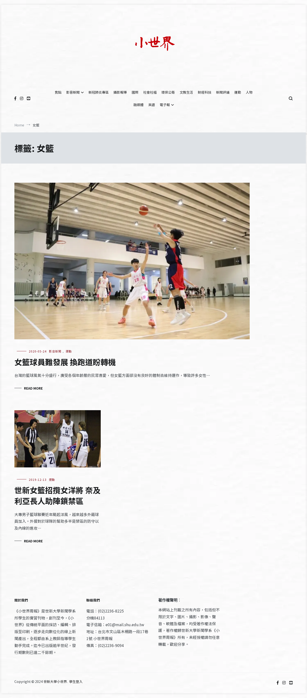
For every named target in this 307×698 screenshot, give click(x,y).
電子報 (165, 104)
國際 (135, 92)
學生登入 (76, 681)
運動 (237, 92)
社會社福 (150, 92)
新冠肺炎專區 (99, 92)
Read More (33, 388)
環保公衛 (168, 92)
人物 (249, 92)
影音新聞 (73, 92)
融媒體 (138, 104)
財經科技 (204, 92)
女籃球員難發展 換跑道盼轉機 (65, 361)
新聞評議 (223, 92)
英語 (151, 104)
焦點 (58, 92)
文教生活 (186, 92)
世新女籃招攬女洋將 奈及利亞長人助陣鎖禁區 (57, 495)
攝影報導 (120, 92)
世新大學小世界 (55, 681)
